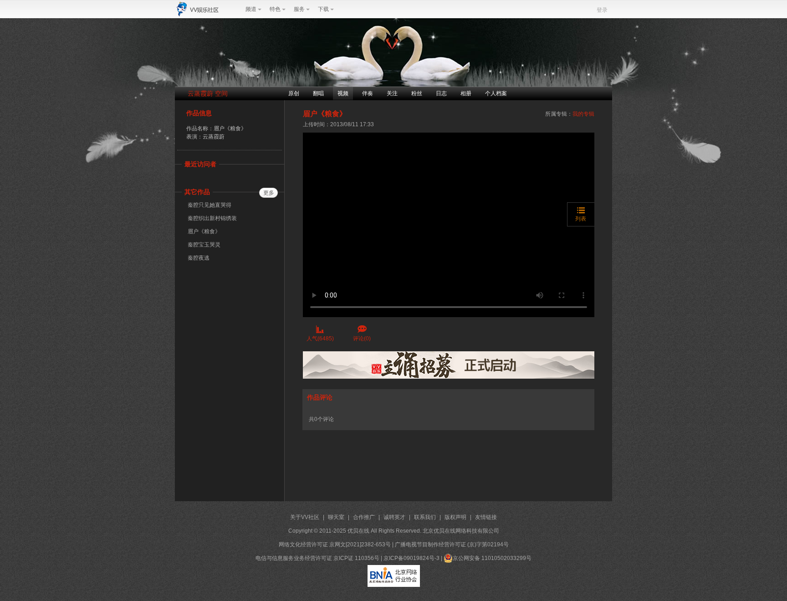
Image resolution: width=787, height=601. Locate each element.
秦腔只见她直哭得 (209, 205)
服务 (299, 9)
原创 (293, 93)
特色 (275, 9)
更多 (268, 193)
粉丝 (416, 93)
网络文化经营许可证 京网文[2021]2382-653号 (335, 544)
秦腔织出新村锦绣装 (212, 218)
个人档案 (496, 93)
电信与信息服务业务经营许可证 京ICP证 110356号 (317, 558)
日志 (441, 93)
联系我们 (425, 517)
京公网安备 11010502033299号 (492, 558)
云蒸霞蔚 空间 (208, 93)
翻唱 (318, 93)
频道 (250, 9)
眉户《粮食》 (204, 231)
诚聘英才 (394, 517)
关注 (392, 93)
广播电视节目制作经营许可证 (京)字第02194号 (452, 544)
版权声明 (455, 517)
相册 (465, 93)
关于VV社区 (304, 517)
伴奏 (367, 93)
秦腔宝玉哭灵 (204, 244)
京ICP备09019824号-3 (411, 558)
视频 (342, 93)
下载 (323, 9)
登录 (602, 10)
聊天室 (336, 517)
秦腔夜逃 (199, 258)
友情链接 (486, 517)
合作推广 (364, 517)
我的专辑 (583, 114)
